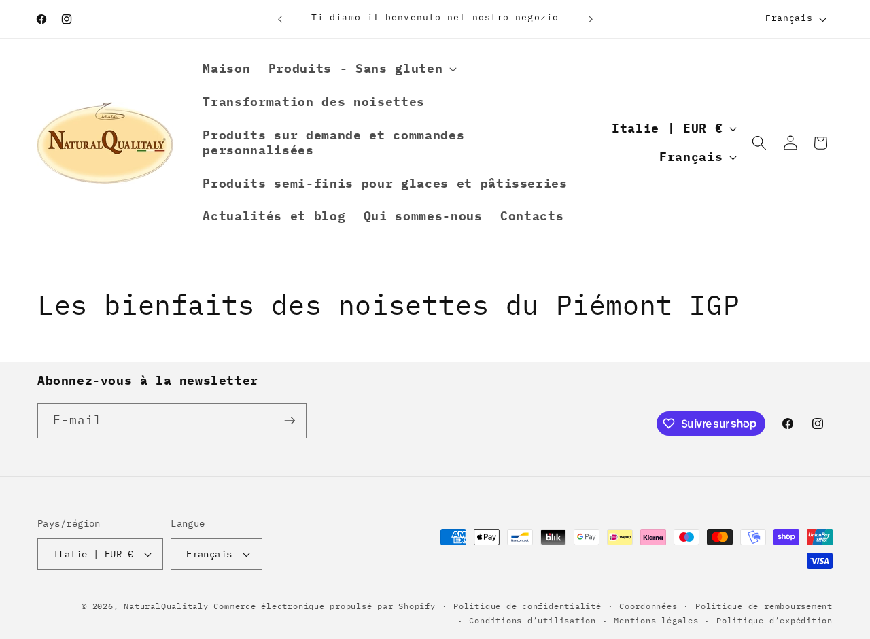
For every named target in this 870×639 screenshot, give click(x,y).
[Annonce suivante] (591, 19)
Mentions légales (656, 620)
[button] (361, 69)
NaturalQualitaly (168, 606)
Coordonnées (648, 606)
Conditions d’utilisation (532, 620)
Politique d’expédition (774, 620)
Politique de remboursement (764, 606)
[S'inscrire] (289, 420)
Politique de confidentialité (527, 606)
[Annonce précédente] (280, 19)
